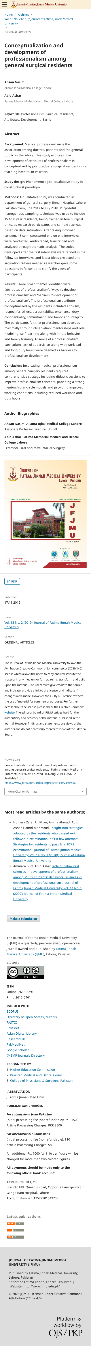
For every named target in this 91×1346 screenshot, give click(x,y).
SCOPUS (13, 1011)
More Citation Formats (22, 791)
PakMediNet (16, 1044)
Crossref (13, 1028)
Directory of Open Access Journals (32, 1017)
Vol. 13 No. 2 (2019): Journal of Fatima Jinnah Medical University (38, 21)
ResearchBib (16, 1039)
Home (8, 15)
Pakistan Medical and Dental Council (37, 1075)
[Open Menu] (4, 4)
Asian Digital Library (22, 1033)
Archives (23, 15)
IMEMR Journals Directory (26, 1055)
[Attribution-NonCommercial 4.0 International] (25, 978)
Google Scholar (18, 1050)
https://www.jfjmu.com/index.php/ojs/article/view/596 (40, 783)
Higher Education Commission (32, 1069)
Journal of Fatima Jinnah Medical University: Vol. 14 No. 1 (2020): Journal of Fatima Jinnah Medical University (49, 855)
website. (9, 712)
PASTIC (12, 1022)
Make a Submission (23, 919)
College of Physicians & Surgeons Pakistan (41, 1080)
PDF (14, 581)
